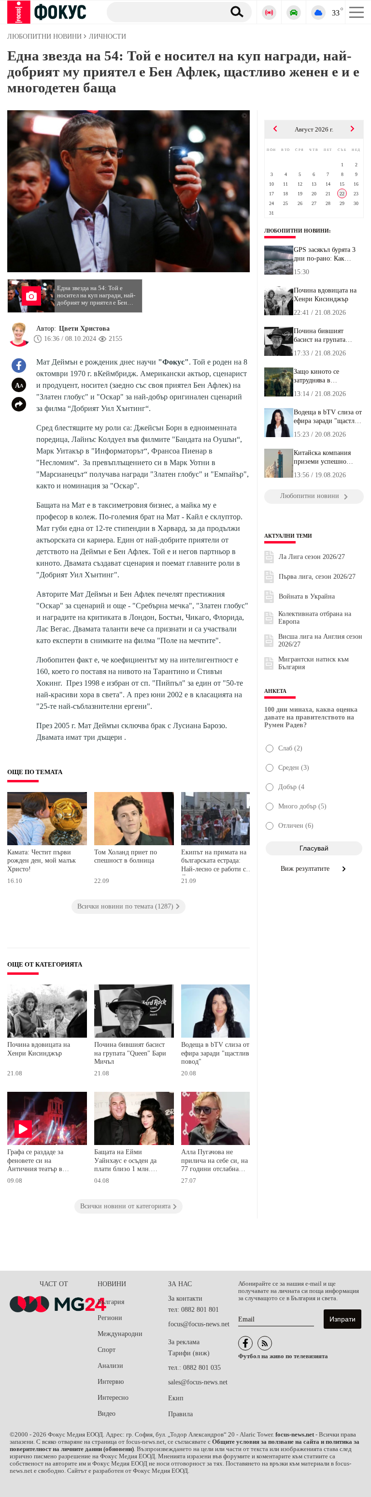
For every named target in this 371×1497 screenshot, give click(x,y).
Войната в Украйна (307, 596)
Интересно (113, 1397)
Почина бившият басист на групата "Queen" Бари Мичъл (130, 1053)
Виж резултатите (306, 868)
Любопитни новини (296, 231)
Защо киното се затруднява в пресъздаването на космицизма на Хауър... (328, 376)
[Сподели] (19, 404)
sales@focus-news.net (198, 1382)
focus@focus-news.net (198, 1324)
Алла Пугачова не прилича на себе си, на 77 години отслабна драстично (214, 1161)
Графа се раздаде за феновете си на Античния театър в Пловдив (35, 1161)
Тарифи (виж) (189, 1353)
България (111, 1302)
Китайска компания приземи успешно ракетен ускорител (322, 457)
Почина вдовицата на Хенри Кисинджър (38, 1049)
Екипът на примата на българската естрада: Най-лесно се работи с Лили (213, 862)
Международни (120, 1333)
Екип (176, 1398)
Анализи (110, 1365)
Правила (180, 1414)
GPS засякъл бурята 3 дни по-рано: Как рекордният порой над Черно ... (326, 254)
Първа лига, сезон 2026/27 (317, 576)
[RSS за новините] (264, 1343)
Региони (110, 1317)
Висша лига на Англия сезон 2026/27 (320, 640)
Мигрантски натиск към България (313, 663)
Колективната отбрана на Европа (314, 617)
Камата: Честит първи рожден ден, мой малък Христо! (41, 861)
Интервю (111, 1381)
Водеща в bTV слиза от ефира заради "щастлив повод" (215, 1053)
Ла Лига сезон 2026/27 (312, 556)
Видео (106, 1413)
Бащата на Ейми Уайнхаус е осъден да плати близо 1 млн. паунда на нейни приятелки (125, 1161)
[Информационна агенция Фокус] (245, 1343)
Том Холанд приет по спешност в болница (125, 857)
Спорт (106, 1349)
